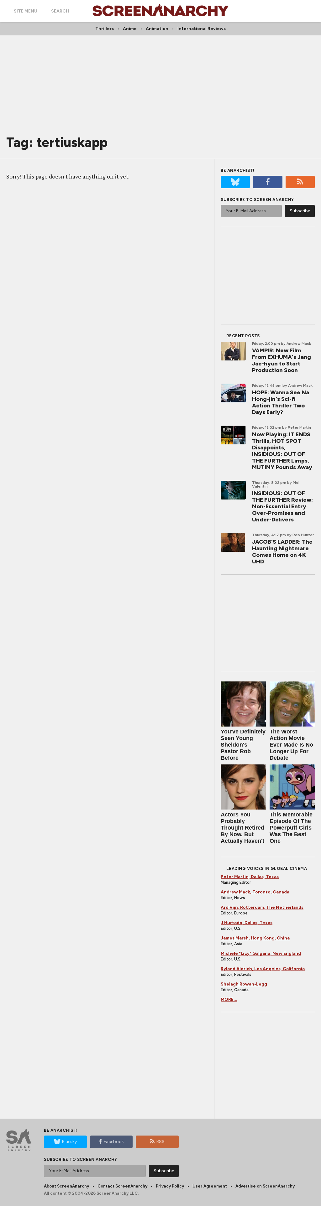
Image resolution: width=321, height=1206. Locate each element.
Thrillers (104, 28)
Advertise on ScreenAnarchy (265, 1186)
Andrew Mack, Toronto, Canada (255, 892)
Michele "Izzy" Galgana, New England (261, 953)
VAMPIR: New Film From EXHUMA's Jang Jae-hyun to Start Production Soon (281, 360)
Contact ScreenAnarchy (122, 1186)
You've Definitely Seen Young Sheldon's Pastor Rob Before (243, 744)
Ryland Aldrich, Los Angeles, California (263, 968)
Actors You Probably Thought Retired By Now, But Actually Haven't (242, 827)
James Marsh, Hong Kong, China (255, 938)
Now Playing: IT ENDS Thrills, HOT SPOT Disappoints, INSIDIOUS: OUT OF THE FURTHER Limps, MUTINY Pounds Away (282, 451)
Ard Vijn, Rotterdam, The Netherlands (262, 907)
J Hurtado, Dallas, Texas (246, 922)
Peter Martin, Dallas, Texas (250, 876)
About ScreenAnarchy (66, 1186)
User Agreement (209, 1186)
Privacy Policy (170, 1186)
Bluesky (69, 1141)
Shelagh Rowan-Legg (244, 984)
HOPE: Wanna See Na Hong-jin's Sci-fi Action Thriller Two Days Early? (280, 402)
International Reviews (201, 28)
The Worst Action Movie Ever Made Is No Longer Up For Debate (291, 744)
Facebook (114, 1141)
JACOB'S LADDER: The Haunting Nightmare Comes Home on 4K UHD (282, 551)
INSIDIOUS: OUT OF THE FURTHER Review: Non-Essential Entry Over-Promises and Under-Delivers (282, 506)
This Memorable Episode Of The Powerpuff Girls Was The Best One (291, 827)
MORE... (229, 999)
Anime (130, 28)
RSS (160, 1141)
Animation (157, 28)
